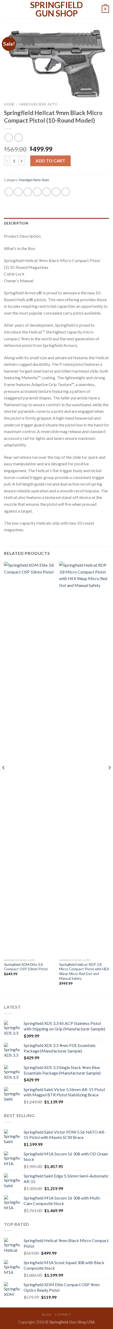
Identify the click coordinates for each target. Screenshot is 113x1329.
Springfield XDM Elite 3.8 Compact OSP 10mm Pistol (26, 966)
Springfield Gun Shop (56, 9)
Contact (63, 1314)
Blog (46, 1314)
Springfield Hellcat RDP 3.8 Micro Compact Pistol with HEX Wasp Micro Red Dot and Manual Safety (84, 971)
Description (16, 223)
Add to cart (50, 160)
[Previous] (3, 778)
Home (9, 104)
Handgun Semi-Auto (38, 104)
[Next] (109, 778)
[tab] (56, 223)
